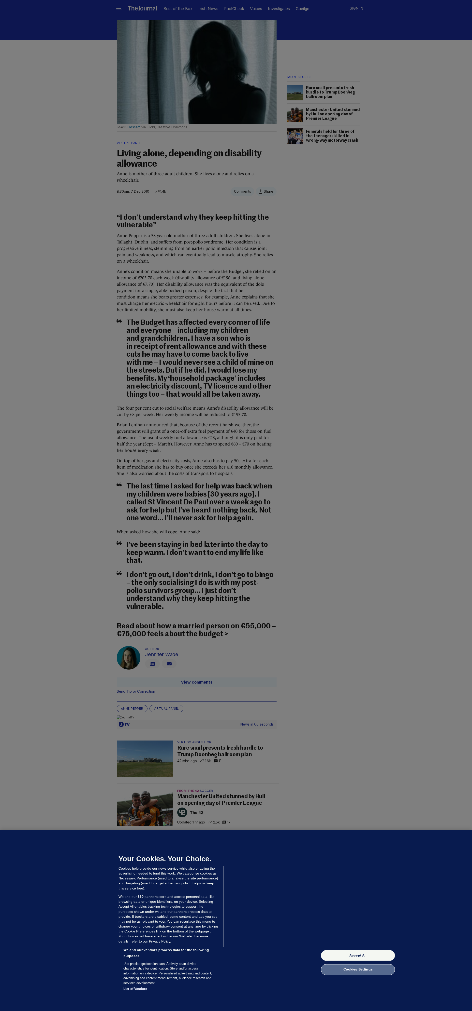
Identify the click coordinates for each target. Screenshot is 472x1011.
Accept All (358, 955)
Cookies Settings (358, 969)
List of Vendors (135, 989)
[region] (236, 920)
